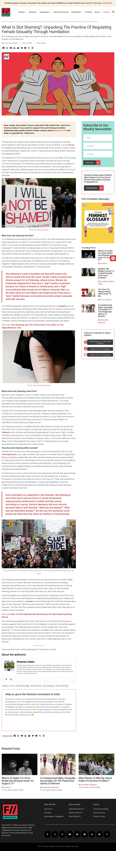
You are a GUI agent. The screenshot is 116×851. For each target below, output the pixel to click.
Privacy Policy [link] (99, 816)
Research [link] (33, 12)
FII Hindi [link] (88, 12)
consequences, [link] (9, 454)
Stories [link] (22, 12)
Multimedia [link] (76, 12)
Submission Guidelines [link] (53, 816)
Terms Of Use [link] (99, 813)
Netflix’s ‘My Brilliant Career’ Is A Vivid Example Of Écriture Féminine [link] (106, 273)
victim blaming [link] (61, 686)
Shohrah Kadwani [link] (89, 785)
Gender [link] (19, 21)
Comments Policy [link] (101, 809)
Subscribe (90, 163)
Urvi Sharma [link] (106, 300)
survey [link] (29, 601)
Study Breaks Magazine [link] (41, 385)
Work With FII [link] (75, 816)
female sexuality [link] (22, 686)
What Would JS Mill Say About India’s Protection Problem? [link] (95, 779)
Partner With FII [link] (76, 813)
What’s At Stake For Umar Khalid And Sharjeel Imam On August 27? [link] (105, 255)
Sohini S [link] (104, 263)
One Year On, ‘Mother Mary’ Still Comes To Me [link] (104, 292)
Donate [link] (106, 12)
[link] (113, 258)
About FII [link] (48, 809)
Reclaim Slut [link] (36, 686)
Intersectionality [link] (7, 21)
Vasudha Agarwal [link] (50, 787)
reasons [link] (62, 306)
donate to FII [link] (60, 130)
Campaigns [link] (45, 12)
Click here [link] (106, 3)
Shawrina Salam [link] (11, 43)
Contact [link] (47, 813)
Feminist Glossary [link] (61, 12)
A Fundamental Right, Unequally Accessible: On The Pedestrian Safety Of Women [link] (105, 310)
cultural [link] (5, 432)
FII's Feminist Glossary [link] (95, 199)
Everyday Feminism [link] (41, 230)
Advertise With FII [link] (76, 809)
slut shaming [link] (48, 686)
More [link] (97, 12)
